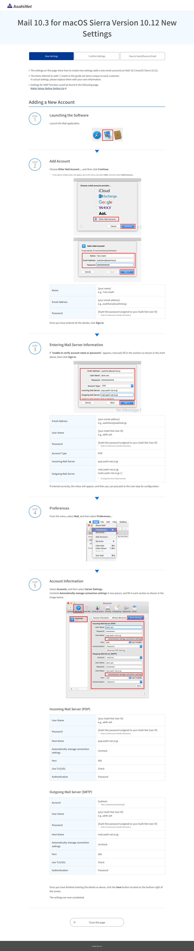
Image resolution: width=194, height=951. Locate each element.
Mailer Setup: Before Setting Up (47, 88)
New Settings (51, 56)
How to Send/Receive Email (142, 56)
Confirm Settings (97, 56)
